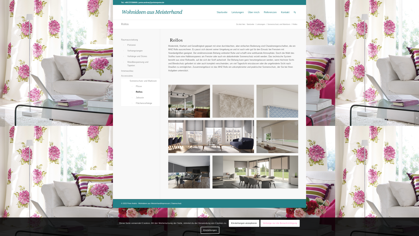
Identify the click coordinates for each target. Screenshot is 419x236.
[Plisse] (2, 118)
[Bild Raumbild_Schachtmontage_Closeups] (234, 102)
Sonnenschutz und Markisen (143, 81)
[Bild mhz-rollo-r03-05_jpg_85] (212, 138)
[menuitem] (222, 12)
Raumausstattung (129, 40)
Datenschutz (176, 203)
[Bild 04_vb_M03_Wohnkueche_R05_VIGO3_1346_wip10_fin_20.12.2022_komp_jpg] (278, 138)
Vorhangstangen (135, 50)
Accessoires (127, 76)
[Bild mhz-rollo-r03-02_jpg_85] (256, 173)
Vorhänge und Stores (137, 56)
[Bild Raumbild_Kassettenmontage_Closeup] (278, 102)
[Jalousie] (416, 118)
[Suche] (295, 12)
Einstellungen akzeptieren (244, 223)
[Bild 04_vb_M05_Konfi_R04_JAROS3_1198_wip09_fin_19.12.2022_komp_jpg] (190, 173)
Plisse (139, 86)
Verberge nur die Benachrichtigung (280, 223)
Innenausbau (127, 71)
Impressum (165, 203)
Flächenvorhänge (144, 103)
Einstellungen (210, 230)
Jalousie (140, 97)
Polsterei (131, 45)
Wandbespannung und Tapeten (137, 64)
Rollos (125, 24)
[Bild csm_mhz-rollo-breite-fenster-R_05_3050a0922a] (190, 102)
